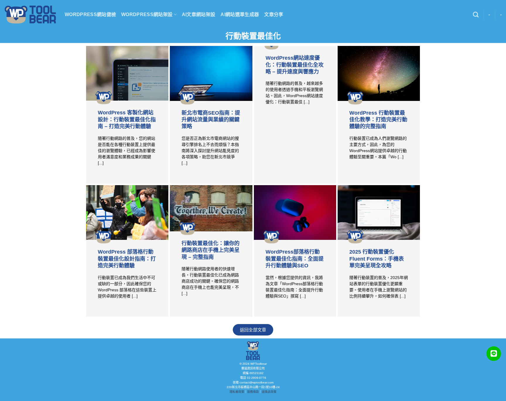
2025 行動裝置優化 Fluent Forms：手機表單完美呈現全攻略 (376, 259)
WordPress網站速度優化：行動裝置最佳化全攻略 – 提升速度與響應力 (295, 65)
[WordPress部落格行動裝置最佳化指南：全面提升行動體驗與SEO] (295, 212)
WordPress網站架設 (146, 14)
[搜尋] (475, 14)
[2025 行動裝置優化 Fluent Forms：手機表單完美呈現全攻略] (379, 212)
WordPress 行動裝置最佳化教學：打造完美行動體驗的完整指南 (378, 120)
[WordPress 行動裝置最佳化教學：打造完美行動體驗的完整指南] (379, 73)
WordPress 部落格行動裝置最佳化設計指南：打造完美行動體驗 (127, 259)
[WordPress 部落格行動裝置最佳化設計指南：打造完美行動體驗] (127, 212)
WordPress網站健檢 (90, 14)
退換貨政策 (269, 391)
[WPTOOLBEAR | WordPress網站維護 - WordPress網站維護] (30, 14)
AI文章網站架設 (199, 14)
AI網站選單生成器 (239, 14)
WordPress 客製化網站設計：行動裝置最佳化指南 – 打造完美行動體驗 (127, 119)
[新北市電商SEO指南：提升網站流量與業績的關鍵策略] (211, 73)
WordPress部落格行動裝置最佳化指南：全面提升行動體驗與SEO (295, 259)
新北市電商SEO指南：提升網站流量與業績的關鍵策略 (211, 120)
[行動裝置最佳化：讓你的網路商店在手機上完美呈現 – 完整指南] (211, 208)
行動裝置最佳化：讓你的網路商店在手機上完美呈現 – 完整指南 (211, 250)
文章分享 (273, 14)
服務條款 (253, 391)
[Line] (493, 353)
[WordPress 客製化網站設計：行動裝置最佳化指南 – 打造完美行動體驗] (127, 73)
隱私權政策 (237, 391)
